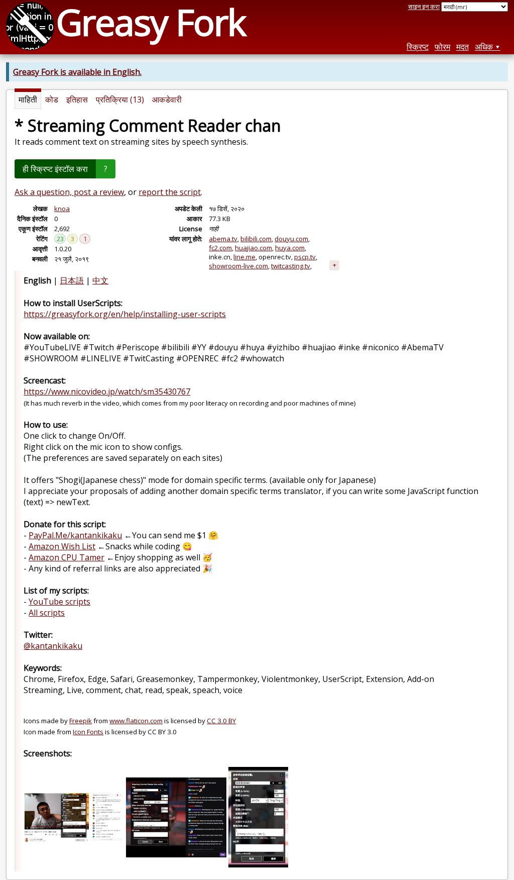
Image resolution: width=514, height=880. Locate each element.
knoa (62, 208)
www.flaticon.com (136, 720)
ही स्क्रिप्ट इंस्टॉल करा (55, 168)
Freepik (80, 720)
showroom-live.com (238, 265)
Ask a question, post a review (69, 192)
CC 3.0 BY (221, 720)
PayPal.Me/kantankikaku (75, 535)
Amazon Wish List (62, 546)
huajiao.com (253, 247)
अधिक (484, 46)
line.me (244, 256)
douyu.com (291, 238)
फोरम (442, 46)
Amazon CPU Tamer (66, 557)
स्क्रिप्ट (418, 46)
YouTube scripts (59, 601)
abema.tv (223, 238)
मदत (462, 46)
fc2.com (220, 247)
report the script (170, 192)
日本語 (72, 280)
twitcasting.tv (290, 265)
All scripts (47, 612)
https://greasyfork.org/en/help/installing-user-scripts (125, 314)
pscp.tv (305, 256)
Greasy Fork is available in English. (77, 71)
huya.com (290, 247)
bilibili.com (256, 238)
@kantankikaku (53, 645)
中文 (100, 280)
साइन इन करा (424, 6)
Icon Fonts (88, 731)
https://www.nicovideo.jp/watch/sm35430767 (107, 391)
